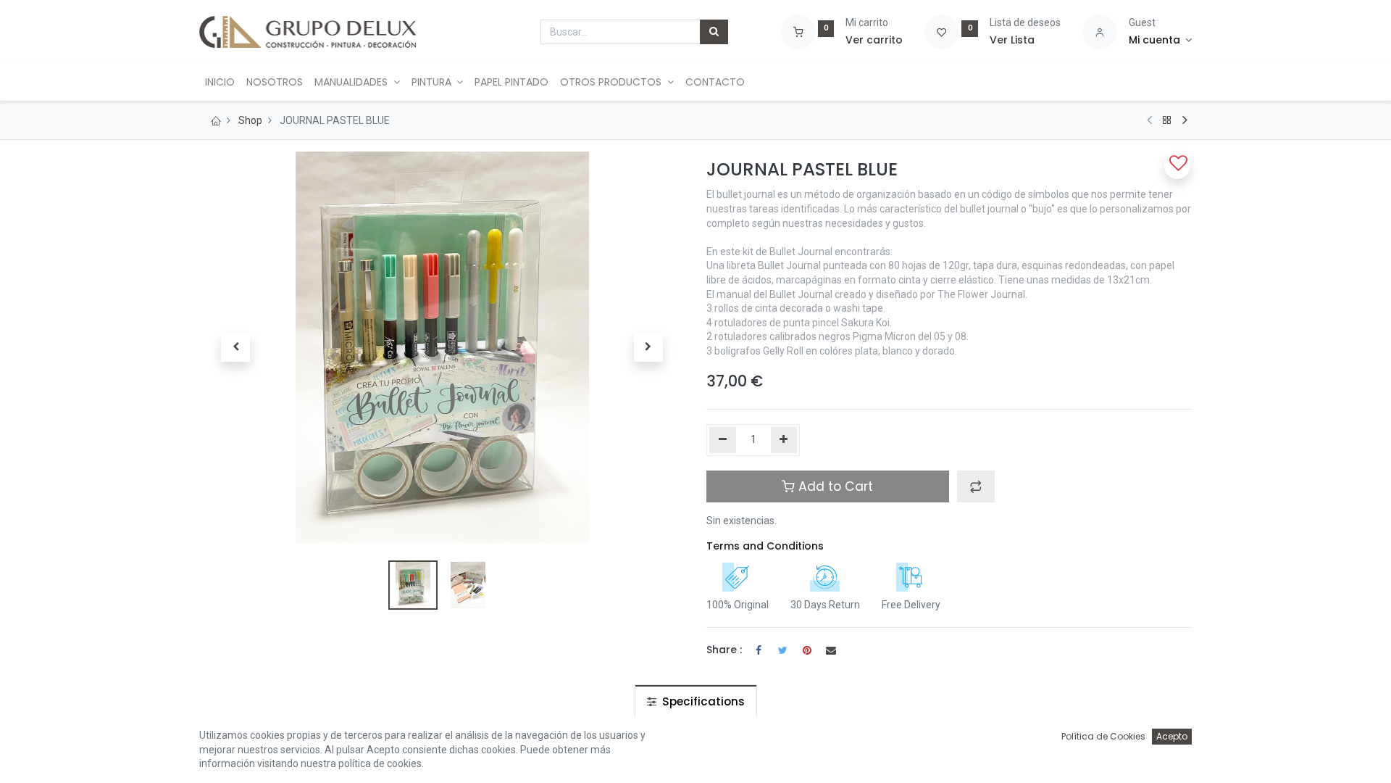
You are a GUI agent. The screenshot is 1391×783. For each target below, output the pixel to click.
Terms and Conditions (765, 546)
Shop (250, 120)
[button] (235, 347)
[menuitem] (220, 83)
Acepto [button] (1171, 736)
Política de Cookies (1103, 736)
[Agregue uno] (784, 440)
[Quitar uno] (722, 440)
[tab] (696, 701)
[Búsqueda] (714, 32)
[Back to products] (1167, 120)
